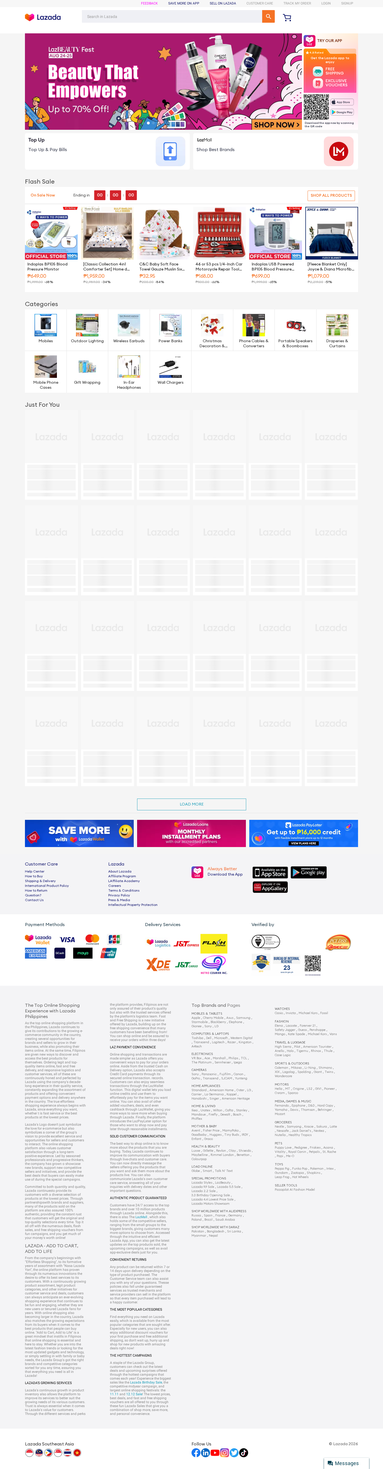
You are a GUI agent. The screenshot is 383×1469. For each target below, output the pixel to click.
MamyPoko (230, 1130)
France (220, 1215)
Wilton (217, 1110)
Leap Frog (282, 1177)
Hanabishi (199, 1098)
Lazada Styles (202, 1182)
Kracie (308, 1126)
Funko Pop (299, 1168)
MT (287, 1088)
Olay (232, 1150)
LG (216, 1026)
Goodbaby (199, 1134)
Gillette (208, 1150)
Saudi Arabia (225, 1219)
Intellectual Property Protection (133, 904)
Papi (280, 1156)
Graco (208, 1139)
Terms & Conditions (123, 890)
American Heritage (236, 1098)
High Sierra (283, 1046)
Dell (208, 1038)
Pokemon (317, 1168)
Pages (233, 1005)
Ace (207, 1058)
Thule (328, 1050)
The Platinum (202, 1062)
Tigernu (302, 1050)
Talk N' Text (224, 1170)
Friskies (315, 1147)
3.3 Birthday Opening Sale (211, 1195)
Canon (238, 1074)
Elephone (235, 1022)
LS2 (309, 1088)
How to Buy (34, 876)
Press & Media (119, 900)
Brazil (208, 1219)
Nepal (213, 1235)
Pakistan (198, 1231)
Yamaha (281, 1109)
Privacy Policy (119, 895)
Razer (231, 1042)
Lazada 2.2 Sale (204, 1191)
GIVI (318, 1088)
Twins (329, 1072)
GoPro (196, 1078)
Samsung (243, 1017)
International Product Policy (47, 885)
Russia (196, 1215)
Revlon (221, 1150)
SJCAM (226, 1078)
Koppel (232, 1094)
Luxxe (196, 1150)
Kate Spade (296, 1034)
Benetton (243, 1154)
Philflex (197, 1118)
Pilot (297, 1046)
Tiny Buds (231, 1134)
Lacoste (291, 1025)
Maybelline (200, 1154)
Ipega (238, 1062)
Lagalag (288, 1072)
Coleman (281, 1067)
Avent (196, 1130)
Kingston (245, 1042)
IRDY (245, 1134)
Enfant (196, 1139)
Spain (208, 1215)
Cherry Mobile (213, 1017)
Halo (290, 1050)
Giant (318, 1072)
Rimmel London (222, 1154)
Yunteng (241, 1078)
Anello (279, 1050)
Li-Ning (310, 1067)
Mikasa (296, 1067)
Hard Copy (325, 1105)
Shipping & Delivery (40, 881)
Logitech (218, 1042)
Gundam (281, 1172)
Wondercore (283, 1076)
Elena (279, 1025)
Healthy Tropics (300, 1135)
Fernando (282, 1105)
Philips (233, 1058)
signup (347, 3)
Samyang (294, 1126)
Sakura (321, 1126)
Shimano (325, 1067)
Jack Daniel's (301, 1130)
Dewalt (225, 1114)
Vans (333, 1034)
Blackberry (218, 1022)
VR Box (197, 1058)
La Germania (214, 1094)
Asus (229, 1017)
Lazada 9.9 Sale (203, 1186)
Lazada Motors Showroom (211, 1203)
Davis (294, 1109)
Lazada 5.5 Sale (229, 1186)
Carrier (197, 1094)
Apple (196, 1017)
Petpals (314, 1151)
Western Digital (241, 1038)
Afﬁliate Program (122, 876)
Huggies (215, 1134)
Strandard (199, 1090)
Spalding (304, 1072)
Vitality (280, 1151)
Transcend (201, 1042)
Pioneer (329, 1088)
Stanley (241, 1110)
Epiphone (298, 1105)
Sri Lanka (234, 1231)
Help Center (34, 871)
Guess (302, 1029)
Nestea (319, 1130)
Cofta (229, 1110)
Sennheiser (222, 1062)
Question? (33, 895)
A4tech (197, 1046)
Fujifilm (225, 1074)
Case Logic (283, 1055)
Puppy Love (283, 1147)
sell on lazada (223, 3)
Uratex (205, 1110)
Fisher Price (211, 1130)
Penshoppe (318, 1029)
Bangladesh (215, 1231)
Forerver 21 (307, 1025)
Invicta (291, 1013)
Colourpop (199, 1159)
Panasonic (209, 1074)
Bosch (237, 1114)
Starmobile (200, 1022)
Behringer (325, 1109)
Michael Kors (308, 1013)
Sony (208, 1026)
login (326, 3)
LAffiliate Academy (124, 881)
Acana (328, 1147)
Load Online (202, 1166)
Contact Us (34, 900)
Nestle (279, 1126)
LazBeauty (222, 1182)
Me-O (290, 1156)
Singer (214, 1098)
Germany (235, 1215)
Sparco (293, 1093)
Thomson (308, 1109)
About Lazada (119, 871)
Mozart (280, 1114)
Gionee (197, 1026)
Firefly (213, 1114)
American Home (221, 1090)
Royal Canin (297, 1151)
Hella (278, 1088)
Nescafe (283, 1130)
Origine (298, 1088)
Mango (280, 1034)
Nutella (280, 1135)
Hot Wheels (300, 1177)
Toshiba (197, 1038)
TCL (244, 1058)
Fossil (324, 1013)
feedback (149, 3)
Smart (207, 1170)
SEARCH (268, 16)
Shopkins (313, 1172)
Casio (279, 1013)
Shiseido (245, 1150)
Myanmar (199, 1235)
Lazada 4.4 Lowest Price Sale (213, 1199)
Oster (240, 1090)
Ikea (195, 1110)
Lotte (333, 1126)
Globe (196, 1170)
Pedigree (300, 1147)
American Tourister (317, 1046)
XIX (277, 1072)
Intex (330, 1168)
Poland (197, 1219)
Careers (114, 885)
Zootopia (297, 1172)
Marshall (219, 1058)
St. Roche (329, 1151)
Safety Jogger (285, 1029)
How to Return (36, 890)
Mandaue (199, 1114)
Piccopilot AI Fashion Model (295, 1189)
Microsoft (221, 1038)
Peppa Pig (282, 1168)
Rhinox (316, 1050)
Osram (280, 1093)
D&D (311, 1105)
